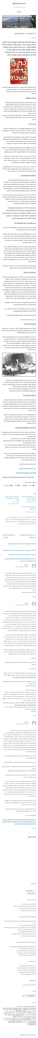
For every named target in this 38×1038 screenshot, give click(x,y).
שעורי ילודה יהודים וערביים (25, 523)
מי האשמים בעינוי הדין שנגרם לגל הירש (26, 950)
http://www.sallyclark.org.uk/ (28, 319)
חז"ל (31, 1014)
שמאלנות (32, 1022)
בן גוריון (7, 1011)
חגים (34, 1014)
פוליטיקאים (33, 1019)
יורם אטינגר (14, 521)
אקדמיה (28, 1011)
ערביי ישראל (8, 1018)
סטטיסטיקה (24, 519)
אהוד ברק (23, 1006)
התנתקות (6, 1013)
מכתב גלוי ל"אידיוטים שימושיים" (28, 910)
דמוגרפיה (33, 519)
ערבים (4, 1018)
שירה (5, 1019)
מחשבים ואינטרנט (31, 1016)
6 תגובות (34, 37)
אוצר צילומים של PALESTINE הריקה (27, 931)
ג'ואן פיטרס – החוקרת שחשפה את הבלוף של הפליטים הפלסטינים (20, 927)
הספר (16, 1012)
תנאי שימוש (33, 1034)
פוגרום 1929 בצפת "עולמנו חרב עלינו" (26, 953)
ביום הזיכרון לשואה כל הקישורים (28, 974)
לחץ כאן (31, 477)
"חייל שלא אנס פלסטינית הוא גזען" (27, 925)
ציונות (18, 1019)
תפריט (19, 11)
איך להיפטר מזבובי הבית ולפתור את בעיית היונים (24, 933)
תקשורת (32, 1024)
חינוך (28, 1014)
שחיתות (9, 1019)
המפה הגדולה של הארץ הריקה (28, 936)
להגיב (34, 596)
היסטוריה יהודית (26, 1013)
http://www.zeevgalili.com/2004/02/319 (25, 705)
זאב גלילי (28, 517)
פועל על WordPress (24, 1034)
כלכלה (13, 1014)
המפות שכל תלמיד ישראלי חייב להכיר (27, 929)
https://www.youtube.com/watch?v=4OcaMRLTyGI (23, 946)
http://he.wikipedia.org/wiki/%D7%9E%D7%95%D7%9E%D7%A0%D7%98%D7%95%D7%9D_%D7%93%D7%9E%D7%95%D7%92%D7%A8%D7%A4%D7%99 (19, 822)
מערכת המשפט (31, 1018)
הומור (29, 519)
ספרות (23, 1018)
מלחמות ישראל (18, 1016)
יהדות (18, 1014)
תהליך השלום (25, 1022)
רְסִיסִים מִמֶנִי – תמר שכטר (29, 984)
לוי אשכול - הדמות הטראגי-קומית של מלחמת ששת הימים (12, 498)
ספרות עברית (18, 1018)
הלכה (19, 1013)
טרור (22, 1014)
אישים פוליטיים (11, 1008)
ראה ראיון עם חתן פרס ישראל (27, 468)
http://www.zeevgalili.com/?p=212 (26, 473)
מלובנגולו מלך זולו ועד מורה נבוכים (27, 908)
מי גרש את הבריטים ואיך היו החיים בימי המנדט (24, 906)
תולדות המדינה (15, 1021)
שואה (14, 1019)
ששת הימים (18, 519)
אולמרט (18, 1006)
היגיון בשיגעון (19, 3)
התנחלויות (12, 1013)
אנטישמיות (33, 1011)
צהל (21, 1019)
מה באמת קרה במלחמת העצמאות (27, 955)
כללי (9, 1014)
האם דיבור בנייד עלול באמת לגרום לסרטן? (19, 554)
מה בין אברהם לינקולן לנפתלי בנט (27, 948)
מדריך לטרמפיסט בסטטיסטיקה (22, 311)
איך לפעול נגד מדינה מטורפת (29, 904)
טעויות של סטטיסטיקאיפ (24, 521)
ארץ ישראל (21, 1011)
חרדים (25, 1014)
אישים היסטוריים (28, 1008)
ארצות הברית (12, 1011)
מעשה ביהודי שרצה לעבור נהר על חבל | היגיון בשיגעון (17, 550)
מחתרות (25, 1016)
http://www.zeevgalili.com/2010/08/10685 (24, 677)
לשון (6, 1014)
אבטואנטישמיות (31, 1006)
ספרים (13, 1018)
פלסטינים (27, 1019)
